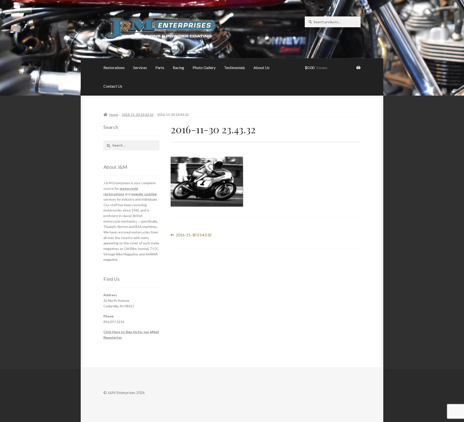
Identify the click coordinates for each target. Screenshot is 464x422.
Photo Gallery (204, 67)
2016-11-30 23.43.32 (137, 115)
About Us (261, 67)
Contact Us (112, 86)
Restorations (114, 67)
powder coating (144, 194)
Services (140, 67)
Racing (178, 67)
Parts (159, 67)
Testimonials (234, 67)
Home (113, 115)
